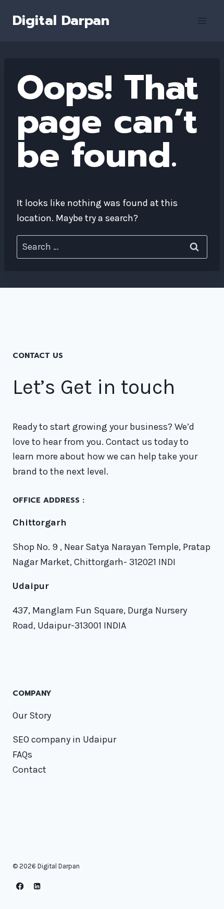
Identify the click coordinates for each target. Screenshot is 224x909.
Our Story (32, 715)
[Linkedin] (37, 886)
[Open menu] (201, 20)
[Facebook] (20, 886)
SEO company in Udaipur (64, 739)
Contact (29, 769)
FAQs (22, 754)
